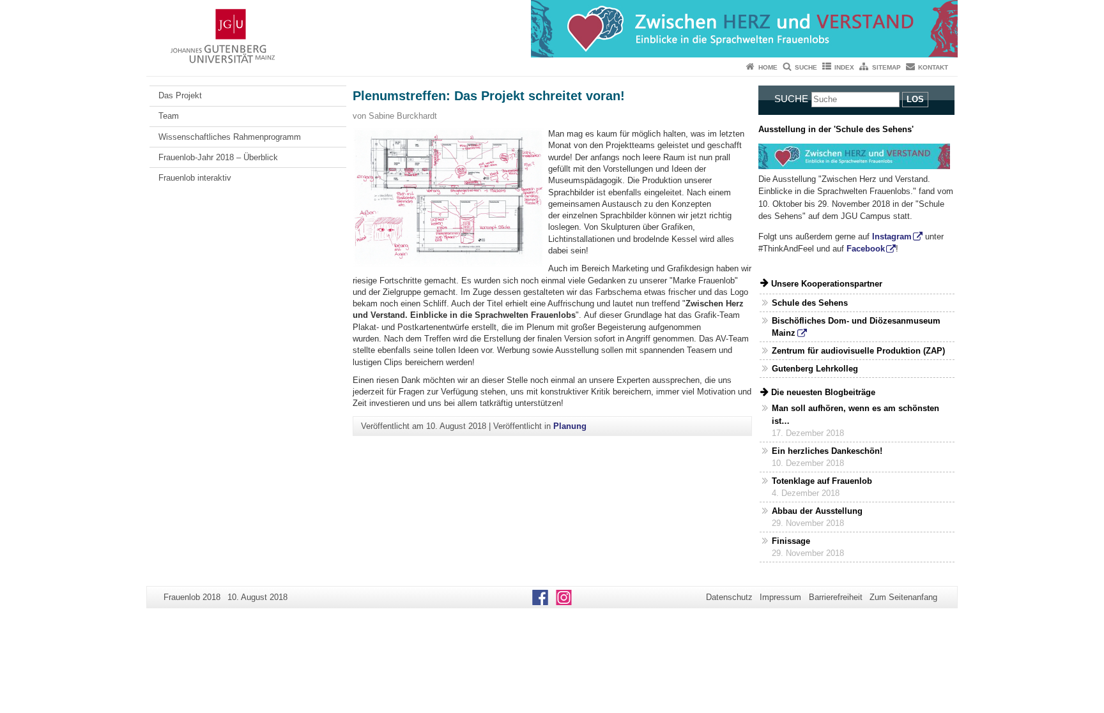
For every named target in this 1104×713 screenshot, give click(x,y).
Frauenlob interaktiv (194, 178)
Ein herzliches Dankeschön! (827, 451)
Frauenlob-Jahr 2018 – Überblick (218, 157)
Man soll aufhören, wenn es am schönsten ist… (855, 414)
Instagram (892, 236)
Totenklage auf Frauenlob (822, 481)
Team (168, 116)
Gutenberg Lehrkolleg (815, 368)
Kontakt (933, 67)
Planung (569, 426)
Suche (806, 67)
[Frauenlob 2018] (552, 28)
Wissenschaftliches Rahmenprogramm (229, 137)
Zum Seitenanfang (903, 597)
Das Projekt (180, 95)
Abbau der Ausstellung (817, 511)
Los (915, 99)
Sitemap (886, 67)
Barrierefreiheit (835, 597)
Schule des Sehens (810, 303)
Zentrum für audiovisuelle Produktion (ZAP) (858, 351)
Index (844, 67)
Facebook (866, 248)
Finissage (791, 541)
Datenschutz (729, 597)
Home (768, 67)
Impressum (780, 597)
